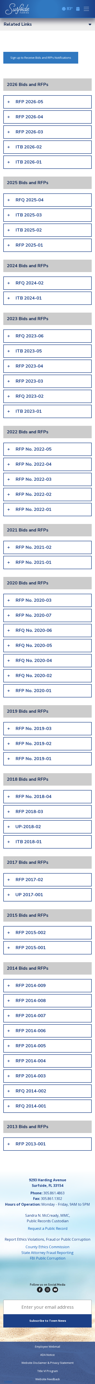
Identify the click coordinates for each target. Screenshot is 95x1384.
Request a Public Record (47, 1228)
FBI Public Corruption (47, 1258)
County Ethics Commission (47, 1246)
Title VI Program (47, 1371)
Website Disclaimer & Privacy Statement (47, 1363)
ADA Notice (47, 1355)
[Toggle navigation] (86, 9)
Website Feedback (47, 1379)
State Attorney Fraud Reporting (47, 1252)
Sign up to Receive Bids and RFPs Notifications (40, 58)
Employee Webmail (47, 1347)
